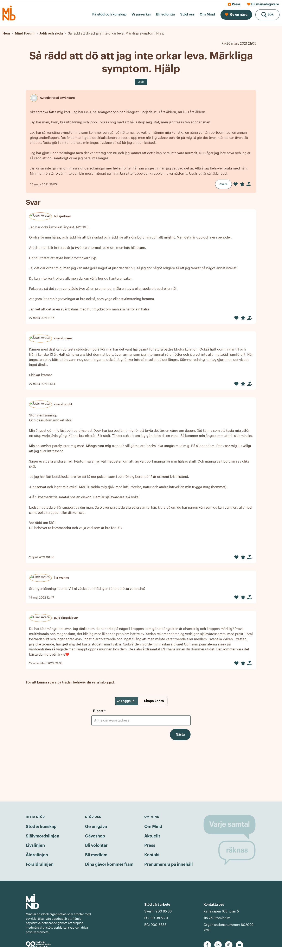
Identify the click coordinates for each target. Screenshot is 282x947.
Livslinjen (35, 845)
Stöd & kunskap (41, 827)
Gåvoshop (95, 836)
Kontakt (152, 855)
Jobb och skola (51, 33)
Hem (6, 33)
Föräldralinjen (39, 864)
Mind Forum (24, 33)
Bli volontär (96, 845)
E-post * (99, 711)
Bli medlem (96, 855)
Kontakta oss (214, 904)
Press (149, 845)
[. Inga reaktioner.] (235, 184)
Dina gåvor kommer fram (109, 864)
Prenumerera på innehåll (168, 864)
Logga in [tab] (128, 701)
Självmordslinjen (42, 836)
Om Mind (153, 827)
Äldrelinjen (37, 855)
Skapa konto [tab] (154, 701)
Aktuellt (152, 836)
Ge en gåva (96, 827)
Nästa (180, 734)
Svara (223, 184)
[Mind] (59, 901)
